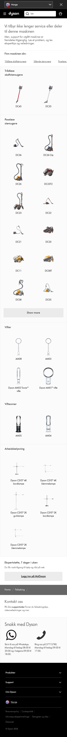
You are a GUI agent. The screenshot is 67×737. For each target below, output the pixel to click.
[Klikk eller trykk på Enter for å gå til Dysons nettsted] (14, 15)
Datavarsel (10, 722)
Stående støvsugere (42, 61)
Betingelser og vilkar (40, 716)
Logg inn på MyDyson (33, 576)
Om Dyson (11, 692)
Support (9, 682)
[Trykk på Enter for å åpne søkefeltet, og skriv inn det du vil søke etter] (40, 14)
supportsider (18, 607)
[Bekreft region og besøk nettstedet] (61, 4)
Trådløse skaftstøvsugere (15, 61)
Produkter (10, 672)
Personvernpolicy (12, 711)
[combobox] (29, 4)
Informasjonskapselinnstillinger (18, 716)
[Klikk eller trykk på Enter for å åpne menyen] (5, 14)
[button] (11, 702)
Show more (33, 312)
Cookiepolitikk (27, 711)
